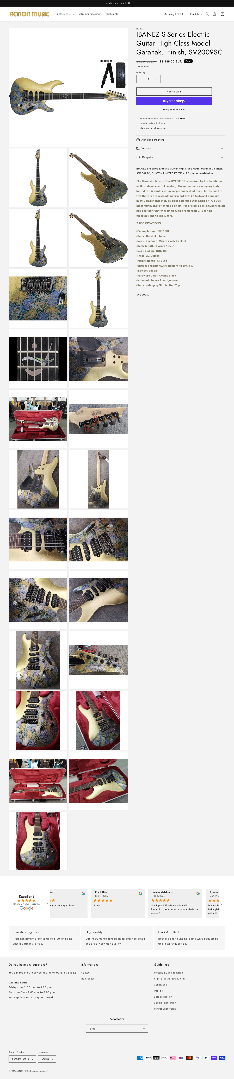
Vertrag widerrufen (165, 1008)
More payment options (174, 109)
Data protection (163, 996)
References (88, 978)
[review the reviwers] (59, 894)
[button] (65, 14)
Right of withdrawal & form (169, 978)
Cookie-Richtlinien (165, 1002)
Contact (85, 972)
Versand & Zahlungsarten (168, 972)
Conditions (160, 984)
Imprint (158, 990)
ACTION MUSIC (23, 1071)
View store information (153, 128)
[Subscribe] (144, 1028)
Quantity (140, 72)
